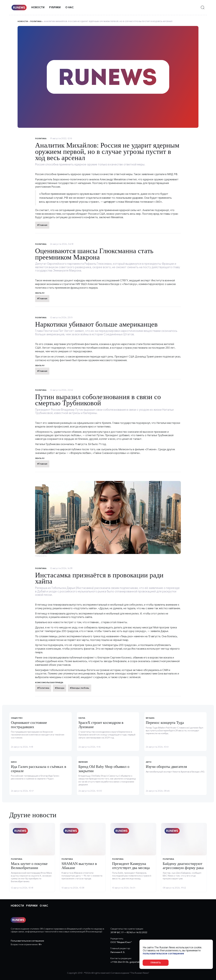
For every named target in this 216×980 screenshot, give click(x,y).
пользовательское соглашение (163, 953)
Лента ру (40, 293)
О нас (69, 7)
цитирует (110, 201)
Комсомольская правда (49, 682)
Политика (36, 21)
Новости (37, 7)
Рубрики (55, 7)
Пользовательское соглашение (27, 940)
